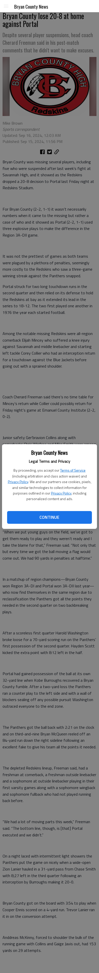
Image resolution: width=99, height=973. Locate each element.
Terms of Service (73, 470)
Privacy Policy (18, 481)
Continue (49, 517)
